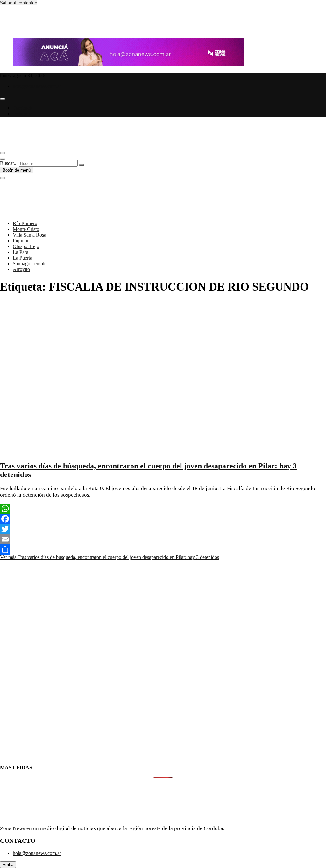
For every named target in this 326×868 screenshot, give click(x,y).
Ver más (109, 557)
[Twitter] (163, 529)
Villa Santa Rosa (29, 235)
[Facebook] (163, 519)
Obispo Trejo (26, 246)
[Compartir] (163, 549)
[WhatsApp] (163, 509)
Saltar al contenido (18, 2)
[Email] (163, 539)
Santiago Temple (29, 263)
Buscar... (9, 163)
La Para (20, 252)
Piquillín (21, 240)
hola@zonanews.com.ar (37, 86)
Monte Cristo (26, 229)
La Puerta (22, 258)
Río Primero (25, 223)
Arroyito (21, 269)
